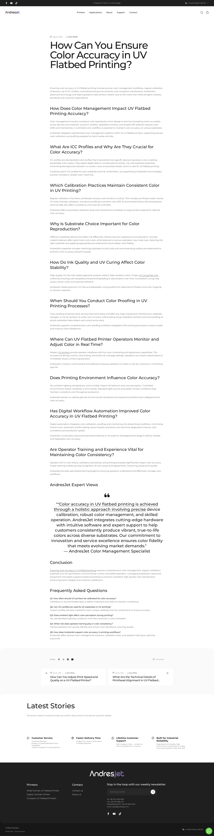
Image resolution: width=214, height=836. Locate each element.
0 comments (159, 659)
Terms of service (20, 831)
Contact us (77, 790)
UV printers (64, 352)
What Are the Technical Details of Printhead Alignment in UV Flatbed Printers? (135, 678)
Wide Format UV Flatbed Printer (43, 790)
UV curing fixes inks (148, 275)
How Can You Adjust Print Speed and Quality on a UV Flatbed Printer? (74, 678)
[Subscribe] (153, 792)
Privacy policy (9, 831)
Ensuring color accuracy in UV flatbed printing (73, 570)
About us (76, 794)
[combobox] (197, 3)
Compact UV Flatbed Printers (41, 798)
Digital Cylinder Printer (38, 794)
